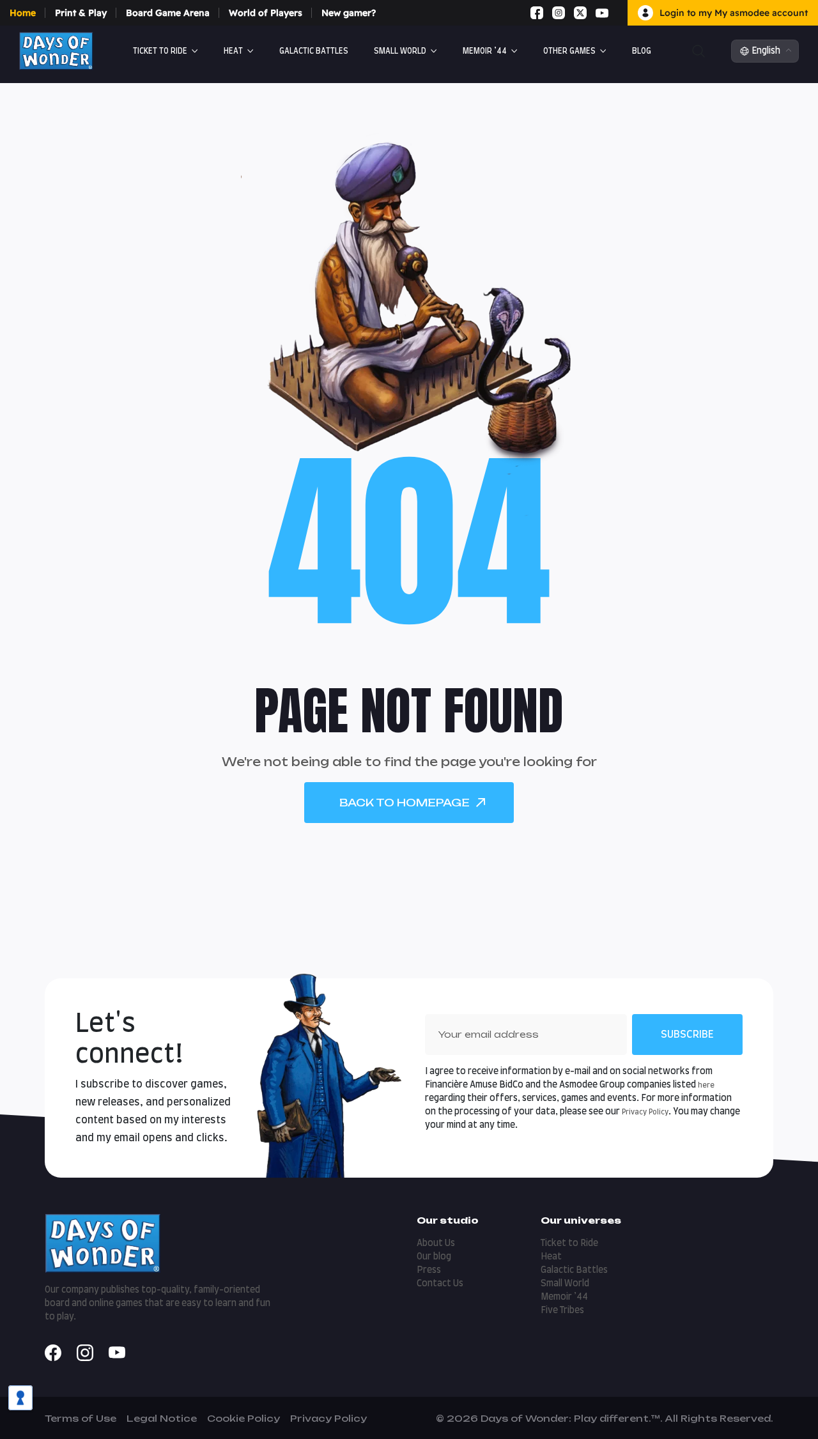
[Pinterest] (617, 13)
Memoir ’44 (485, 51)
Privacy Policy (645, 1112)
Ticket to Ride (160, 51)
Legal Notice (162, 1418)
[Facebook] (537, 13)
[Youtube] (602, 13)
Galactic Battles (574, 1270)
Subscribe (687, 1034)
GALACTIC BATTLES (313, 51)
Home (23, 13)
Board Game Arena (168, 13)
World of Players (265, 13)
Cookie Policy (243, 1418)
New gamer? (348, 13)
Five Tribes (562, 1310)
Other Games (569, 51)
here (706, 1085)
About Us (436, 1243)
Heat (233, 51)
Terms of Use (80, 1418)
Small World (400, 51)
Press (429, 1270)
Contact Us (440, 1283)
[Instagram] (558, 13)
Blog (641, 51)
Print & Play (81, 13)
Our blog (434, 1256)
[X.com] (580, 13)
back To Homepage (404, 802)
